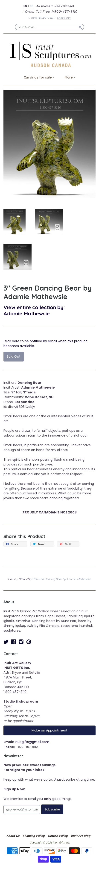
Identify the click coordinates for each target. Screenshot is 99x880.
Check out (64, 17)
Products (24, 579)
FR (32, 6)
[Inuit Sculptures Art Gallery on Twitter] (6, 642)
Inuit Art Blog (80, 835)
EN (25, 6)
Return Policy (58, 835)
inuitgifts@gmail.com (32, 742)
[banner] (49, 54)
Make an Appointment (49, 730)
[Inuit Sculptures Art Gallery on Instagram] (21, 642)
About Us (12, 835)
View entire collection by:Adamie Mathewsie (34, 310)
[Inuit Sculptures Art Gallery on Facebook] (13, 642)
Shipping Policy (34, 835)
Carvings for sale (38, 77)
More (69, 77)
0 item (41, 17)
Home (12, 579)
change (67, 6)
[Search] (80, 26)
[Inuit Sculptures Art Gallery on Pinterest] (28, 642)
